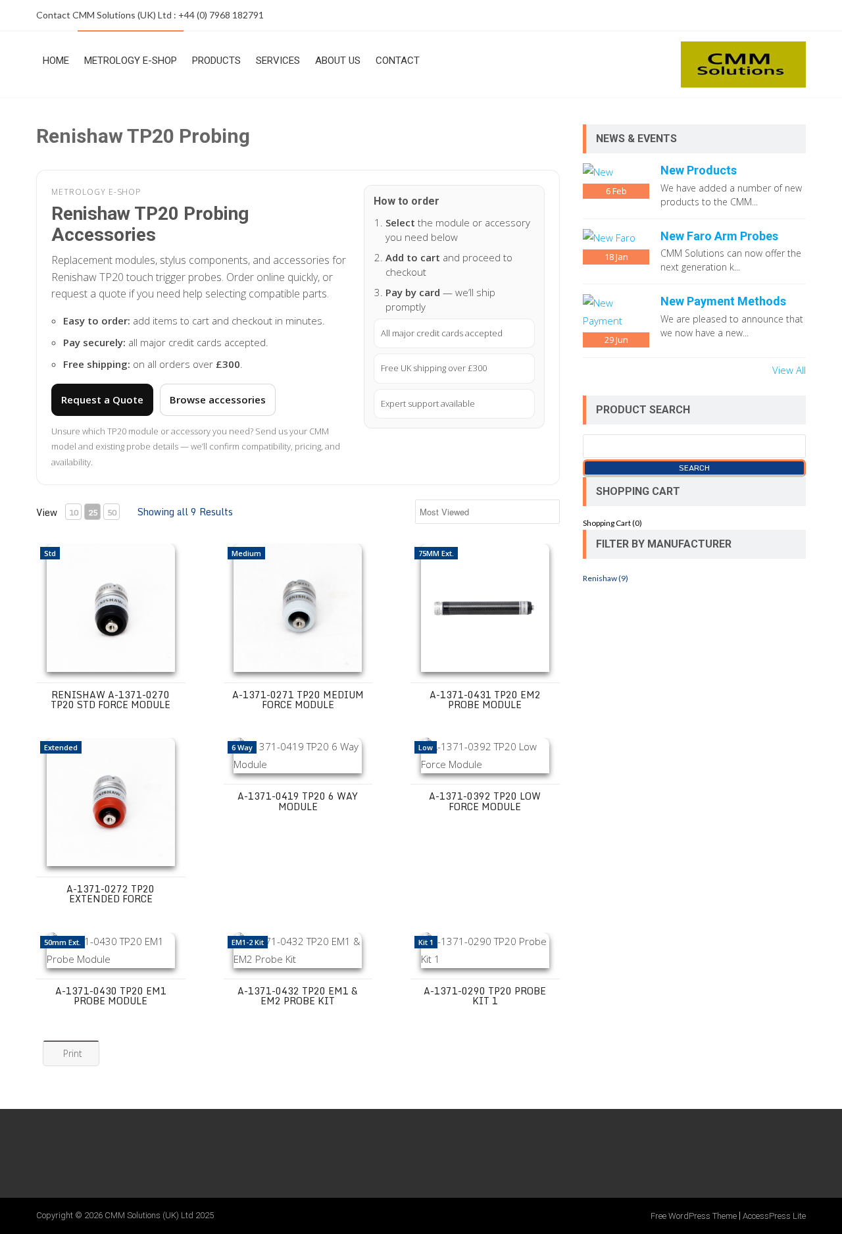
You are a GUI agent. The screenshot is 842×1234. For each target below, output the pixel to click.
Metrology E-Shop (130, 60)
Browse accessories (218, 399)
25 (92, 512)
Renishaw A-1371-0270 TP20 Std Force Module (110, 699)
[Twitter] (741, 15)
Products (216, 60)
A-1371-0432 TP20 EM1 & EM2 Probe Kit (297, 995)
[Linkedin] (794, 15)
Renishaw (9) (605, 578)
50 (111, 512)
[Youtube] (768, 15)
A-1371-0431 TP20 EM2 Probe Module (485, 699)
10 (73, 512)
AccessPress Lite (774, 1216)
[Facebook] (715, 15)
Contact (398, 60)
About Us (337, 60)
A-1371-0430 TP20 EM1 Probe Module (110, 995)
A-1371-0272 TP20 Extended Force (110, 893)
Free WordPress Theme (694, 1216)
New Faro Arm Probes (719, 236)
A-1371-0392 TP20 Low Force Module (485, 800)
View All (789, 369)
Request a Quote (102, 399)
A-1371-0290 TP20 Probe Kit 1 (485, 995)
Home (56, 60)
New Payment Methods (723, 301)
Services (278, 60)
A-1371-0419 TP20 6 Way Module (297, 800)
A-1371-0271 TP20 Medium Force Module (298, 699)
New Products (698, 170)
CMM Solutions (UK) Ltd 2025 (159, 1215)
